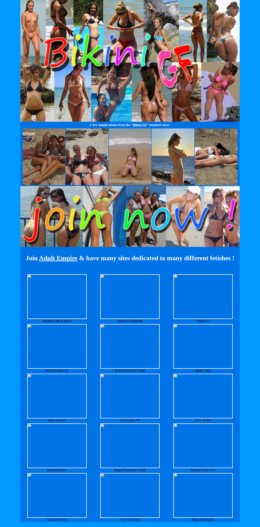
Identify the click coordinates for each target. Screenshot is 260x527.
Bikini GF (140, 124)
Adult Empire (58, 258)
